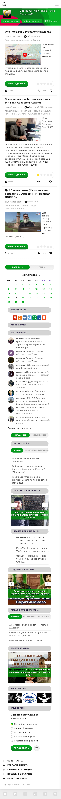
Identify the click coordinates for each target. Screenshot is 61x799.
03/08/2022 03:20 (13, 107)
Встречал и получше (24, 737)
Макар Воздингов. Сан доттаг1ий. (26, 640)
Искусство (43, 616)
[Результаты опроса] (37, 748)
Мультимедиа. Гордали (17, 205)
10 (23, 289)
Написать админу (11, 21)
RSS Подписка (51, 21)
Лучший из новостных (25, 724)
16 (16, 293)
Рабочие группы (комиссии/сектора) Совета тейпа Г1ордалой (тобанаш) (29, 480)
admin (10, 91)
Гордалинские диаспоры (18, 40)
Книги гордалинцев (19, 770)
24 (22, 298)
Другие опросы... (19, 718)
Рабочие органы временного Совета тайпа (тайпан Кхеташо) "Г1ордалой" (28, 469)
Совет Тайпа (15, 761)
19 (36, 293)
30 (16, 302)
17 (23, 293)
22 (9, 298)
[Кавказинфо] (44, 701)
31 (23, 302)
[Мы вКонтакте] (5, 794)
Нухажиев (19, 670)
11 (53, 182)
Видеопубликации (14, 208)
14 (51, 289)
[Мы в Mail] (55, 794)
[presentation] (45, 505)
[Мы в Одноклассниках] (45, 794)
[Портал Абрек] (15, 701)
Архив (42, 267)
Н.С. (11, 670)
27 (43, 298)
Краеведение (29, 616)
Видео (34, 205)
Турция (36, 40)
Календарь (17, 267)
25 (29, 298)
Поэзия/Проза (15, 617)
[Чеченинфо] (30, 701)
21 (51, 293)
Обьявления (42, 450)
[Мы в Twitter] (15, 794)
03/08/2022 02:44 (13, 202)
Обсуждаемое (39, 435)
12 (36, 289)
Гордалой (33, 36)
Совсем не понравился (25, 741)
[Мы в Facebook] (25, 794)
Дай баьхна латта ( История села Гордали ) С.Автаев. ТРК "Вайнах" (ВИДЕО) (27, 193)
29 (9, 302)
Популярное (20, 435)
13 (44, 289)
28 (50, 298)
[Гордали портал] (7, 12)
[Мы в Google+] (35, 794)
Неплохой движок (23, 728)
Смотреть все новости (19, 428)
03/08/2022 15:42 (13, 36)
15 (9, 293)
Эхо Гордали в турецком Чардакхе (28, 32)
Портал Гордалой (22, 784)
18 (30, 293)
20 (43, 293)
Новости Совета (17, 451)
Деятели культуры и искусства (34, 114)
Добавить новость (32, 21)
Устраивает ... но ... (23, 732)
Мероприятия (30, 450)
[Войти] (4, 4)
